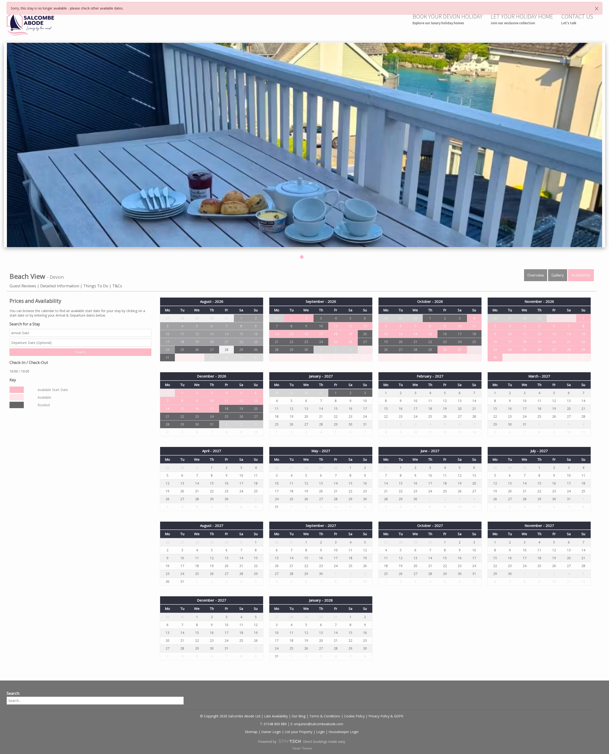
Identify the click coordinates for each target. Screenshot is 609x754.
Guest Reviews (23, 286)
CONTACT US (577, 19)
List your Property (298, 732)
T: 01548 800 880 (273, 724)
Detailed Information (59, 286)
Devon (57, 277)
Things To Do (95, 286)
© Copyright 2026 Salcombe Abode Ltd (230, 716)
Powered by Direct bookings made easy (301, 741)
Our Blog (298, 716)
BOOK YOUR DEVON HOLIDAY (447, 19)
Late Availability (276, 716)
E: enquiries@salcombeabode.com (316, 724)
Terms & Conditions (324, 716)
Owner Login (271, 732)
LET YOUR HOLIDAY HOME (522, 19)
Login (320, 732)
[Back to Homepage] (30, 23)
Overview (535, 275)
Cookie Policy (354, 716)
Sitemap (251, 732)
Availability (580, 275)
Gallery (557, 275)
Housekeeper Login (344, 732)
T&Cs (117, 286)
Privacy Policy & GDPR (385, 716)
